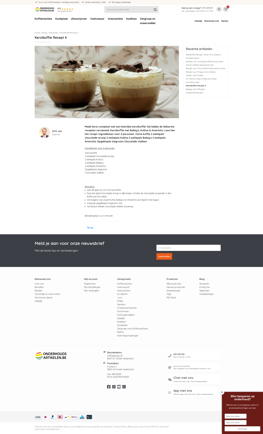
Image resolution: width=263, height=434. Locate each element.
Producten (204, 287)
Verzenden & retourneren (47, 294)
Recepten (53, 32)
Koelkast (131, 18)
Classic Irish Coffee (194, 75)
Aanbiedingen (173, 290)
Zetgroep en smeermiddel (147, 21)
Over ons (39, 283)
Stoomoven (123, 311)
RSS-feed (171, 297)
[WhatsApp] (124, 387)
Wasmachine (115, 18)
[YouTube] (119, 387)
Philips (120, 301)
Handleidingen (206, 294)
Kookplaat (61, 18)
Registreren (90, 283)
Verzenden (242, 429)
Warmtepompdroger (127, 335)
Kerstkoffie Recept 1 (195, 92)
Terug (90, 227)
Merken (224, 21)
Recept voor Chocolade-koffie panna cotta (205, 68)
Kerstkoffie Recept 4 (196, 85)
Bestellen (39, 287)
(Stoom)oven (79, 18)
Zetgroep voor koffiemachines (132, 328)
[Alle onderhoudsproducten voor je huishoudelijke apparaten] (65, 356)
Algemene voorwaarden (88, 426)
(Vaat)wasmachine (127, 307)
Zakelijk (198, 21)
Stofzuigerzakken (126, 314)
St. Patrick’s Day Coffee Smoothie (201, 79)
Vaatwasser (97, 18)
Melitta (120, 332)
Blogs (44, 32)
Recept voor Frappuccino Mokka (200, 72)
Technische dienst (43, 297)
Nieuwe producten (176, 287)
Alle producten (174, 283)
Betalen (38, 290)
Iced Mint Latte (192, 82)
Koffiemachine (43, 18)
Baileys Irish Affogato (195, 89)
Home (37, 32)
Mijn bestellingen (92, 287)
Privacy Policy (120, 426)
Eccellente (122, 294)
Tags (169, 294)
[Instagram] (114, 387)
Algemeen (204, 290)
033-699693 (207, 8)
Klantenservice (211, 21)
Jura (119, 297)
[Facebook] (109, 387)
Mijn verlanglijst (91, 290)
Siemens (121, 304)
